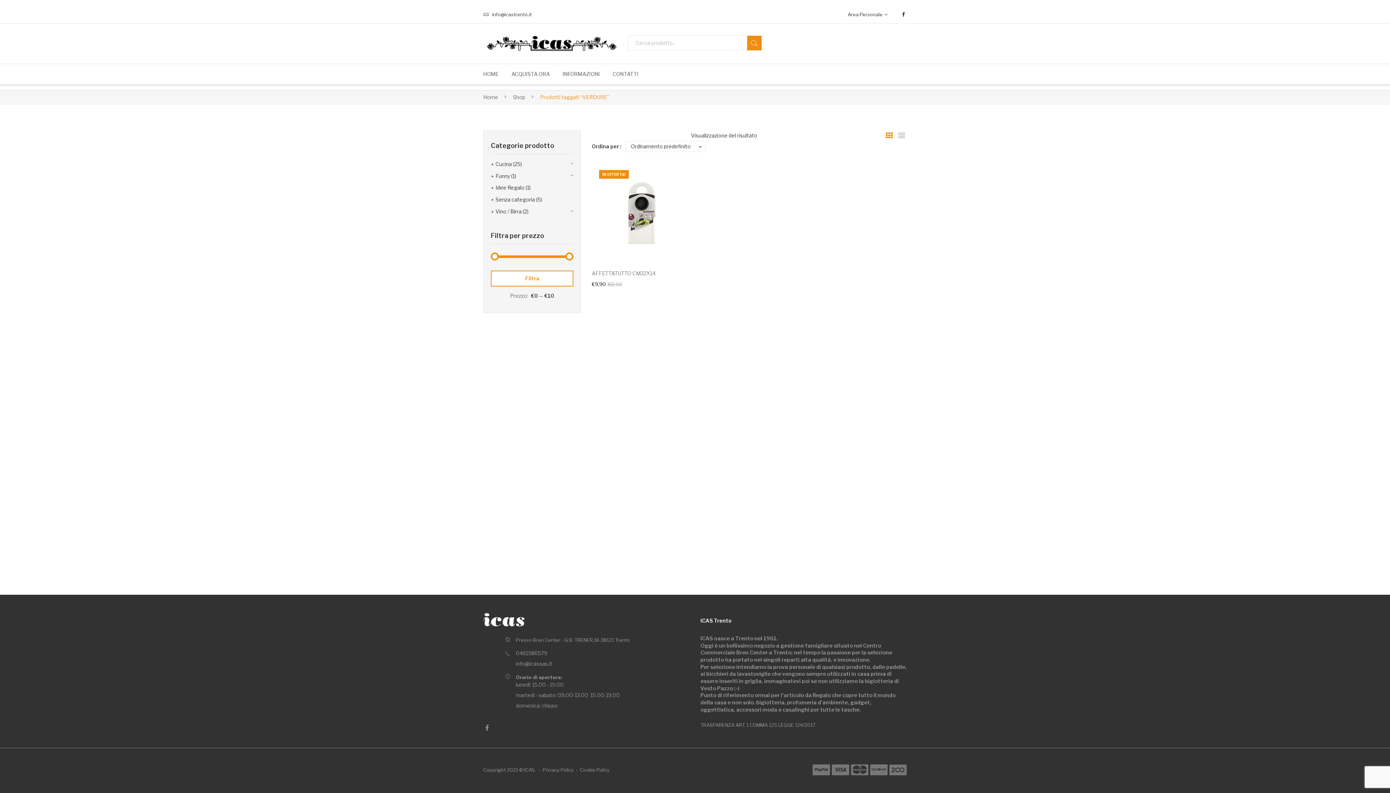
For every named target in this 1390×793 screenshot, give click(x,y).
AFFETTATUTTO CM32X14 (624, 273)
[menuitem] (491, 74)
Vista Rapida (676, 247)
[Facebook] (903, 14)
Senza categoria (515, 199)
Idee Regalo (510, 188)
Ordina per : (607, 146)
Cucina (504, 164)
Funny (503, 176)
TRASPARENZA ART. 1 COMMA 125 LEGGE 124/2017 (758, 725)
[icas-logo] (550, 43)
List (901, 135)
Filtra (532, 278)
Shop (519, 97)
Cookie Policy (595, 770)
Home (490, 97)
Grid (889, 135)
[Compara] (677, 182)
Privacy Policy (558, 770)
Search (754, 43)
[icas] (504, 620)
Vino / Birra (509, 211)
